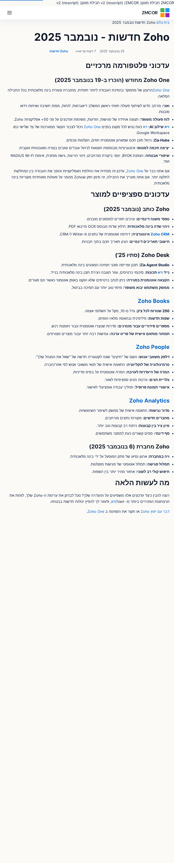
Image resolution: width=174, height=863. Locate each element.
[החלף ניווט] (9, 13)
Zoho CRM (160, 234)
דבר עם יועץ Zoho (155, 511)
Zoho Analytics (149, 400)
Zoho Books (153, 301)
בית (166, 22)
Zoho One (161, 90)
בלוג (159, 22)
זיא (166, 127)
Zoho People (152, 347)
